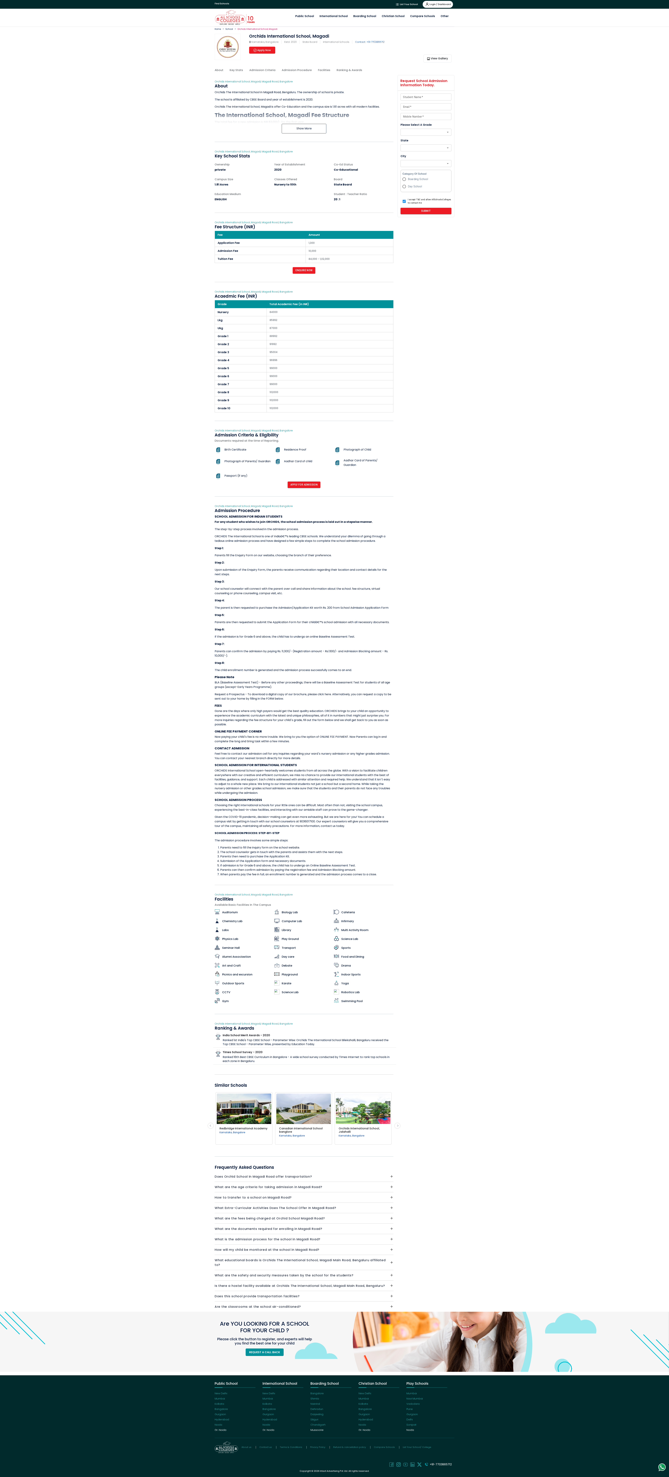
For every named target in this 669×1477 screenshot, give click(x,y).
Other (445, 16)
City (403, 156)
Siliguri (314, 1419)
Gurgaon (220, 1414)
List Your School (408, 4)
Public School (304, 16)
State (404, 140)
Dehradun (316, 1409)
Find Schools (222, 3)
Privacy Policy (317, 1447)
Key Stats (236, 70)
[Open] (447, 132)
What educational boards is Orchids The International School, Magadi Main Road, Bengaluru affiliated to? (300, 1262)
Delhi (409, 1419)
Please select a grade (416, 125)
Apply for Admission (304, 484)
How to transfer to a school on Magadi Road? (253, 1197)
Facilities (324, 70)
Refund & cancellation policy (349, 1447)
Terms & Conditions (291, 1447)
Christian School (393, 16)
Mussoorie (317, 1430)
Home (218, 29)
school (229, 29)
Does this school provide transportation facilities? (257, 1296)
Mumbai (220, 1398)
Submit (426, 211)
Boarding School (364, 16)
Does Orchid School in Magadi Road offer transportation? (263, 1176)
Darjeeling (316, 1414)
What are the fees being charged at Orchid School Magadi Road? (270, 1218)
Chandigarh (318, 1424)
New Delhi (221, 1393)
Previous (211, 1126)
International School (334, 16)
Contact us (265, 1447)
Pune (409, 1409)
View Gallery (439, 58)
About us (246, 1447)
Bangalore (221, 1409)
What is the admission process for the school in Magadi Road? (267, 1239)
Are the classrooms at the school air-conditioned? (258, 1306)
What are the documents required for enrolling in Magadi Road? (268, 1229)
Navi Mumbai (414, 1398)
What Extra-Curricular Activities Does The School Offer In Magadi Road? (275, 1208)
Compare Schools (422, 16)
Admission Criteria (262, 70)
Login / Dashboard (440, 4)
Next (397, 1126)
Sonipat (411, 1424)
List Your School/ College (417, 1447)
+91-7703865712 (440, 1464)
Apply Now (264, 50)
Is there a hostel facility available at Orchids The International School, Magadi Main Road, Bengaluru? (300, 1286)
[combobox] (423, 132)
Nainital (315, 1404)
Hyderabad (222, 1419)
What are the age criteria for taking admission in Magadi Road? (268, 1187)
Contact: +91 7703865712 (370, 42)
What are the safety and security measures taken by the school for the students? (284, 1275)
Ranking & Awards (349, 70)
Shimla (314, 1398)
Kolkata (219, 1404)
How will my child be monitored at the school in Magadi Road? (267, 1249)
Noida (218, 1424)
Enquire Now (303, 270)
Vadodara (413, 1404)
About (219, 70)
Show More (304, 128)
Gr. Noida (220, 1430)
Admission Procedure (297, 70)
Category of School (414, 174)
